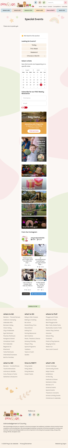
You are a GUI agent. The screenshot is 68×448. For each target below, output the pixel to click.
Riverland (6, 349)
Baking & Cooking (30, 320)
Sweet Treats (29, 374)
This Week (34, 49)
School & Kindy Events (53, 395)
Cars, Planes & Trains (10, 374)
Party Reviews (29, 371)
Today (34, 45)
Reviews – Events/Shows (11, 366)
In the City (49, 377)
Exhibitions (49, 374)
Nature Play (50, 336)
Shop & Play (29, 344)
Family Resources (30, 333)
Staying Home (50, 344)
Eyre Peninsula (8, 333)
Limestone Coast (8, 341)
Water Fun (49, 347)
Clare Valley (7, 328)
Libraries (48, 333)
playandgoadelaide (27, 245)
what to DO (17, 10)
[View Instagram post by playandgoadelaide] (32, 255)
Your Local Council (52, 349)
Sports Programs (30, 347)
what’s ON (62, 10)
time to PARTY (51, 10)
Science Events (51, 387)
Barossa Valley (8, 325)
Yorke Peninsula (8, 352)
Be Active (28, 322)
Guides (27, 355)
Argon (64, 444)
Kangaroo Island (9, 338)
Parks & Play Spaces (52, 341)
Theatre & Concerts (52, 393)
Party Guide (28, 366)
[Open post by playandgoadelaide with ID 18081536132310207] (28, 250)
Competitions (57, 6)
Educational (29, 328)
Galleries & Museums (10, 377)
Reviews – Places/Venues (11, 317)
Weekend (34, 52)
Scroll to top (33, 306)
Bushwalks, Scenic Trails (54, 328)
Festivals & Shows (51, 379)
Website (57, 444)
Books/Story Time (30, 325)
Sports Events (50, 390)
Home (40, 6)
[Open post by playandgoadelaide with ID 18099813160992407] (40, 275)
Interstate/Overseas (10, 355)
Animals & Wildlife (9, 371)
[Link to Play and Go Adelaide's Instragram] (39, 2)
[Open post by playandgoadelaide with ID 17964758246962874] (40, 250)
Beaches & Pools (51, 320)
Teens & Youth (29, 352)
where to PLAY (28, 10)
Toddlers (27, 349)
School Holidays (51, 366)
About (45, 6)
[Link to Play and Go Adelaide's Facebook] (35, 2)
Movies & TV (50, 385)
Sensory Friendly (30, 341)
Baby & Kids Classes (31, 317)
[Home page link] (17, 4)
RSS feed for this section (32, 36)
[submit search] (65, 2)
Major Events (50, 371)
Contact (50, 6)
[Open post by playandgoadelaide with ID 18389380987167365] (28, 275)
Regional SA (7, 347)
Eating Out (28, 330)
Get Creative (29, 336)
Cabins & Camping (9, 320)
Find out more (34, 131)
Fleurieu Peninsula (9, 336)
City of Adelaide (8, 330)
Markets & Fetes (51, 382)
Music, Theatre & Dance (32, 338)
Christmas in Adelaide (53, 398)
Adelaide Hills (8, 322)
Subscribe (64, 6)
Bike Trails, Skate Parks (53, 325)
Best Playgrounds (51, 322)
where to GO (6, 10)
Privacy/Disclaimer (26, 444)
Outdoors (49, 338)
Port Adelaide (7, 344)
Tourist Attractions (9, 369)
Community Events (52, 369)
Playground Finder (52, 317)
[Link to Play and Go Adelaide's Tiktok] (44, 2)
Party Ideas (28, 369)
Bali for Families (8, 357)
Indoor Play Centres (52, 330)
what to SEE (39, 10)
